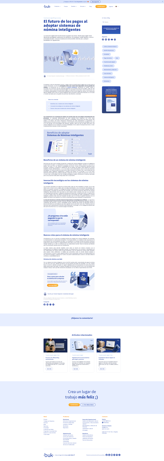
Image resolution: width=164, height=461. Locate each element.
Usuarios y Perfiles (67, 424)
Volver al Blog (106, 18)
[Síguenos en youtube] (112, 40)
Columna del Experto (109, 77)
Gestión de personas (109, 50)
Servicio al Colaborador (69, 444)
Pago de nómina (57, 18)
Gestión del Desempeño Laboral (90, 421)
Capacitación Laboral (88, 428)
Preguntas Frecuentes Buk (50, 431)
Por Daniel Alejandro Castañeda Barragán (55, 76)
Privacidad (46, 427)
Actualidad (106, 54)
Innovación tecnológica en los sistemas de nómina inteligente (65, 106)
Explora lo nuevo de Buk (50, 432)
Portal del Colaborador (68, 422)
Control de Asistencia (68, 436)
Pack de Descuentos (88, 440)
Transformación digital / (51, 355)
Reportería (65, 427)
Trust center (47, 434)
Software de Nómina (68, 435)
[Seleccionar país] (117, 6)
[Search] (103, 22)
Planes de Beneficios (88, 436)
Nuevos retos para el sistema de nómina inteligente (62, 108)
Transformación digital (48, 18)
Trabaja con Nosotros (49, 421)
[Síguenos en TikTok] (119, 455)
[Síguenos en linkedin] (106, 40)
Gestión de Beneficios (88, 435)
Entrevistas (106, 81)
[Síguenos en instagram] (109, 40)
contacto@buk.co (106, 421)
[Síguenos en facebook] (44, 305)
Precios (66, 6)
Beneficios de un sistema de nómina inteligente (61, 103)
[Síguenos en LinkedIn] (109, 455)
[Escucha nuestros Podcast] (117, 455)
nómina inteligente (72, 87)
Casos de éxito (107, 73)
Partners (46, 422)
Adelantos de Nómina (88, 438)
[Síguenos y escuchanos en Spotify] (115, 40)
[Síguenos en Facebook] (107, 455)
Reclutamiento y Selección (110, 69)
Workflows (65, 426)
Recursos (46, 426)
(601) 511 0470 (105, 429)
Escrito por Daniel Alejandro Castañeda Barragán (61, 294)
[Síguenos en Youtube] (112, 455)
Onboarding (66, 441)
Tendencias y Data (108, 66)
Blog (90, 6)
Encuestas (85, 430)
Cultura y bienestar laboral (110, 46)
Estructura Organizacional (69, 421)
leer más (49, 369)
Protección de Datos (48, 429)
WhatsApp (106, 422)
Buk (117, 58)
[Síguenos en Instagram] (114, 455)
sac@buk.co (105, 427)
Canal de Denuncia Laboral (69, 443)
